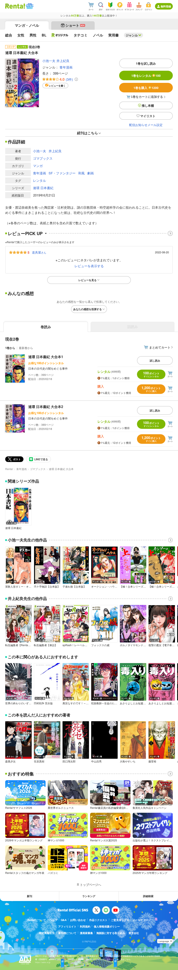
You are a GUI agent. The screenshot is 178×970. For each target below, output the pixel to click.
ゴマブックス (43, 158)
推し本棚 (148, 105)
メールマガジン (142, 920)
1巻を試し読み (146, 63)
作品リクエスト (98, 920)
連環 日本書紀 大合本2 (45, 406)
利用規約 (85, 926)
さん (39, 252)
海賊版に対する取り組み (110, 933)
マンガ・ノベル (27, 25)
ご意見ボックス (120, 920)
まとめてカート (159, 347)
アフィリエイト (67, 926)
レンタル (39, 180)
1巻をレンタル (146, 75)
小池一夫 (48, 60)
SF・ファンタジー (62, 173)
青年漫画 (66, 67)
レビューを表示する (89, 266)
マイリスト (147, 116)
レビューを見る (87, 280)
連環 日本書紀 (43, 187)
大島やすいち (127, 761)
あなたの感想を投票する (87, 309)
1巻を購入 (146, 87)
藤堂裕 (152, 761)
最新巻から (26, 348)
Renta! (9, 469)
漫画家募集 (86, 933)
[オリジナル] (60, 35)
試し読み (155, 360)
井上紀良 (62, 60)
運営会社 (134, 933)
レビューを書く (57, 85)
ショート (75, 25)
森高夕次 (10, 761)
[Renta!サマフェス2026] (29, 6)
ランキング (88, 896)
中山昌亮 (96, 761)
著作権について (67, 933)
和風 (81, 173)
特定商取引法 (47, 933)
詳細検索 (148, 896)
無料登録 (166, 6)
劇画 (90, 173)
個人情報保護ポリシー (107, 926)
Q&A (64, 920)
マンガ (38, 165)
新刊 (29, 896)
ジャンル (132, 35)
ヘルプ (53, 920)
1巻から (10, 348)
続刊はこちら (87, 132)
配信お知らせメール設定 (146, 125)
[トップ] (15, 6)
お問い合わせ (78, 920)
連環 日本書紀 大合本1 (45, 356)
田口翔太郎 (69, 761)
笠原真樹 (39, 761)
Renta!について (36, 920)
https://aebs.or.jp (42, 962)
